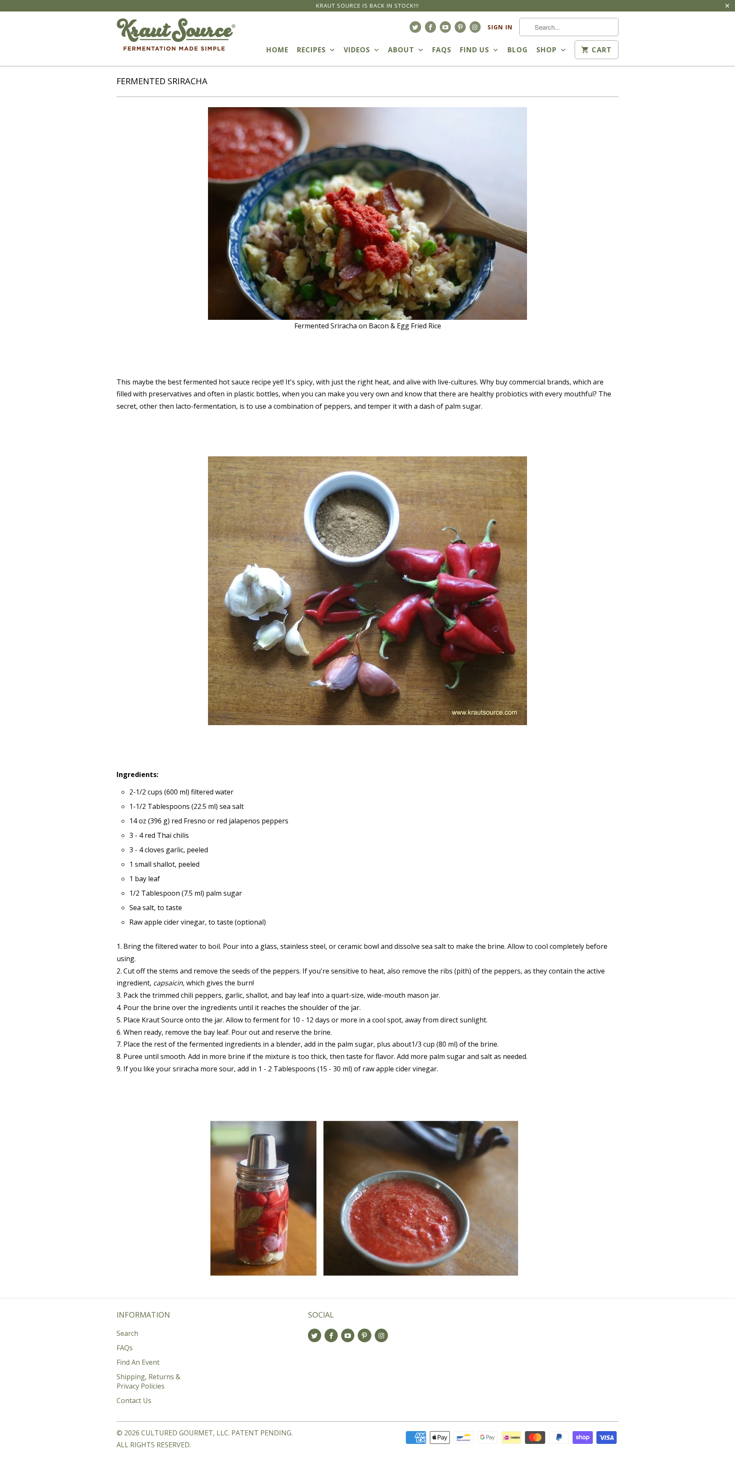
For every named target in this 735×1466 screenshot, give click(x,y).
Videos (358, 49)
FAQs (441, 49)
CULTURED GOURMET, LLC (184, 1433)
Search (127, 1333)
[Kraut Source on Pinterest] (460, 27)
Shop (547, 49)
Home (277, 49)
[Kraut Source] (176, 36)
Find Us (475, 49)
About (402, 49)
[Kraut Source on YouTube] (445, 27)
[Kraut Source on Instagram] (475, 27)
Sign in (500, 27)
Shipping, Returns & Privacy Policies (148, 1381)
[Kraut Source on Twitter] (415, 27)
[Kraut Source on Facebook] (430, 27)
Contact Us (134, 1400)
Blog (517, 49)
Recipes (312, 49)
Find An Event (138, 1362)
